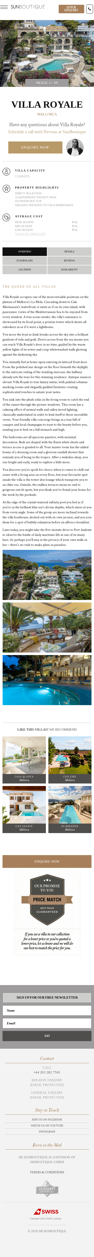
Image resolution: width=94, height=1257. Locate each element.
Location (25, 269)
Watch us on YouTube (47, 1125)
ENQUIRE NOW (35, 147)
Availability (69, 269)
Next (92, 44)
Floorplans (25, 260)
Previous (2, 49)
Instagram (47, 1131)
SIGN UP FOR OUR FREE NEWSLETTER (47, 997)
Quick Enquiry (71, 9)
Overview (24, 251)
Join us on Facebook (47, 1119)
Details (69, 251)
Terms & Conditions (47, 1172)
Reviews (69, 260)
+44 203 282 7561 (47, 1072)
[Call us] (89, 9)
